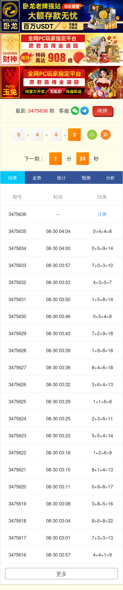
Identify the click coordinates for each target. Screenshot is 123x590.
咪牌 (102, 110)
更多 (61, 573)
